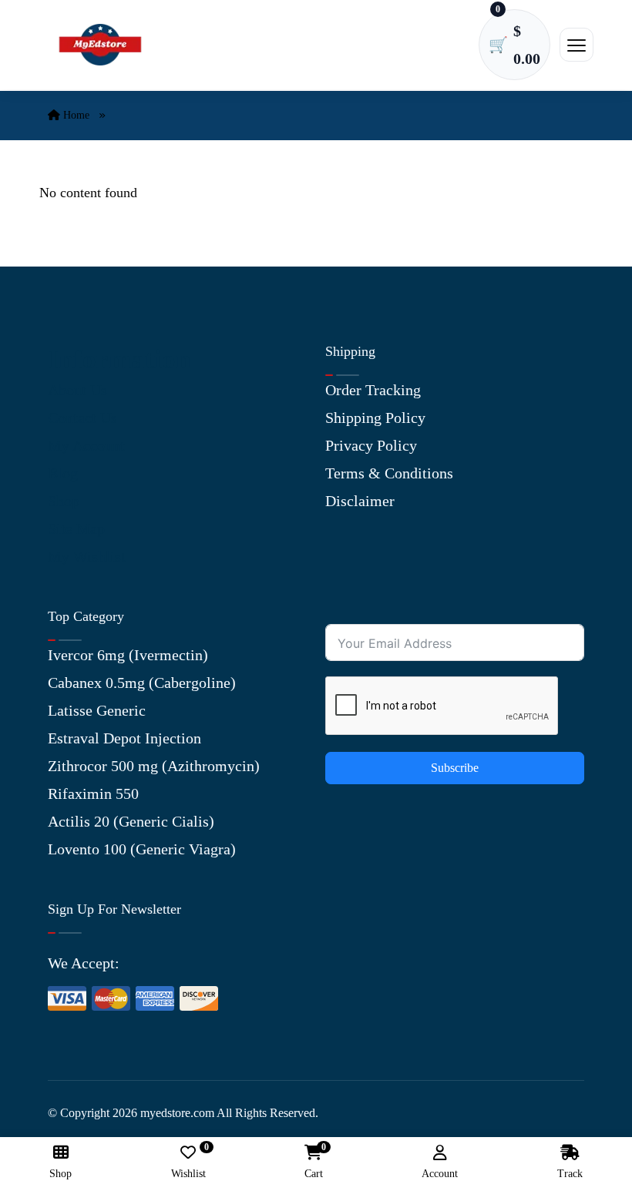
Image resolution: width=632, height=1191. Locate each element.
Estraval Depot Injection (124, 738)
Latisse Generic (97, 710)
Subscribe (455, 767)
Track (570, 1173)
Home (74, 115)
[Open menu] (576, 45)
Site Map (76, 528)
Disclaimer (360, 500)
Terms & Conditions (389, 473)
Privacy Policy (371, 445)
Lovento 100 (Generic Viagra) (142, 848)
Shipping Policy (375, 417)
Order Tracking (373, 389)
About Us (77, 389)
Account (440, 1173)
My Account (86, 445)
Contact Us (82, 417)
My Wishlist (87, 556)
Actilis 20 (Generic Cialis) (131, 821)
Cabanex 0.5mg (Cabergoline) (142, 682)
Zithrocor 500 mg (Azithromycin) (154, 765)
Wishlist (188, 1162)
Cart (313, 1162)
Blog (63, 473)
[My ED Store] (100, 44)
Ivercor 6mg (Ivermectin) (128, 654)
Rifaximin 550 (93, 793)
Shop (63, 500)
